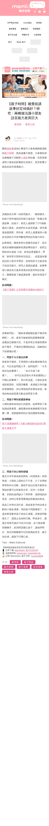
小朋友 (24, 157)
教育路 (39, 23)
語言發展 (38, 567)
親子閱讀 (28, 562)
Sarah (19, 138)
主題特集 (37, 35)
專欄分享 (25, 35)
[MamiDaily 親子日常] (24, 8)
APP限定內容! (13, 23)
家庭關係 (36, 29)
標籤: (5, 562)
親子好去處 (12, 35)
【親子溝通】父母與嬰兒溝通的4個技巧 (23, 289)
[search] (44, 9)
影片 (10, 42)
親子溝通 (23, 567)
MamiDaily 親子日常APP (26, 550)
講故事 (10, 148)
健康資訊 (24, 29)
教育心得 (30, 124)
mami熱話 (27, 23)
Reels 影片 (21, 42)
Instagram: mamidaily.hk (29, 553)
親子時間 (9, 153)
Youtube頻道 (37, 556)
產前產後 (12, 29)
